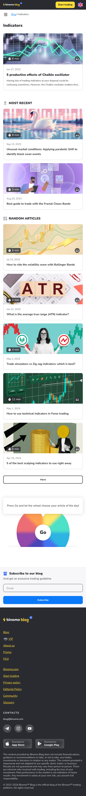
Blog (6, 632)
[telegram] (7, 728)
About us (9, 645)
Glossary (8, 702)
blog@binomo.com (13, 719)
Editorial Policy (12, 689)
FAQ (6, 659)
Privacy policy (11, 682)
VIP (11, 639)
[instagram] (18, 728)
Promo (7, 652)
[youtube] (30, 728)
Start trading (65, 4)
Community (10, 696)
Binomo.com (11, 669)
